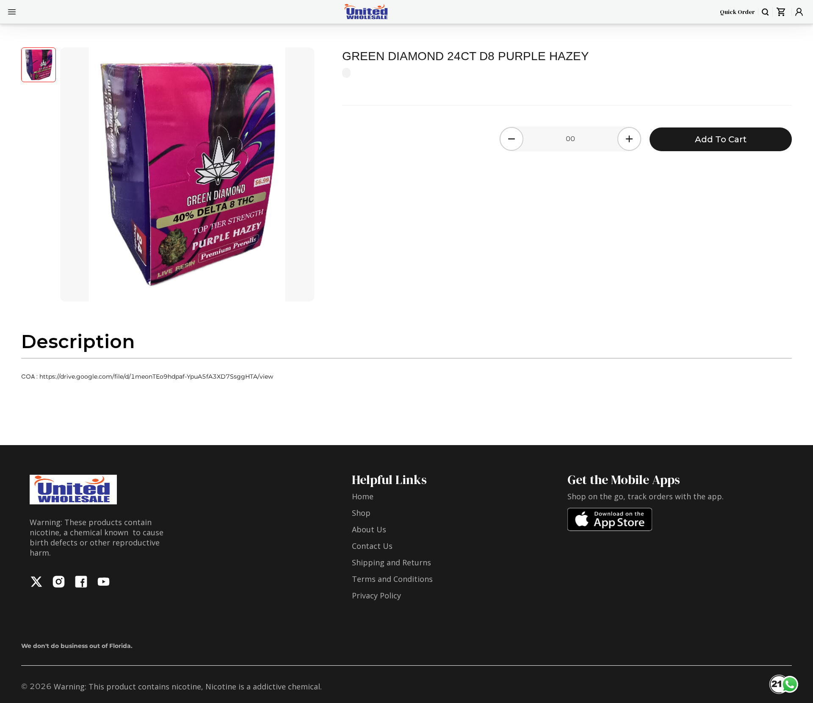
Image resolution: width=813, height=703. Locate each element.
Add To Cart (721, 139)
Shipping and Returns (391, 562)
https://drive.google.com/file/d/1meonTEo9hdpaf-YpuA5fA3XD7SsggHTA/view (156, 376)
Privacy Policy (376, 595)
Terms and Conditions (392, 579)
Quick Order (737, 12)
